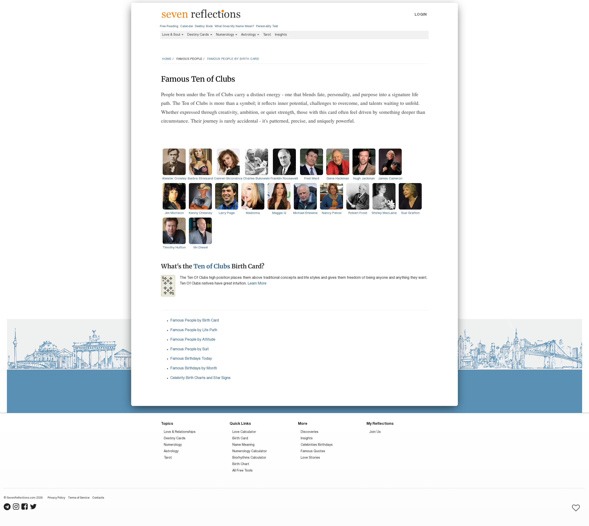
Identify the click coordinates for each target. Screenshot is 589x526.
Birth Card (240, 438)
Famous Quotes (313, 451)
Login (421, 14)
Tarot (267, 34)
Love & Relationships (180, 432)
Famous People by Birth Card (233, 59)
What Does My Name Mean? (234, 26)
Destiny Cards (198, 34)
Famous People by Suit (189, 349)
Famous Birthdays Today (191, 358)
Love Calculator (244, 432)
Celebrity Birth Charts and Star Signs (200, 378)
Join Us (375, 432)
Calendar (186, 26)
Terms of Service (79, 498)
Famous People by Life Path (193, 330)
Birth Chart (240, 464)
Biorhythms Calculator (249, 457)
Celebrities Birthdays (317, 444)
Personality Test (267, 26)
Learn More (257, 283)
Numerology (225, 34)
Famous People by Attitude (192, 339)
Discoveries (309, 432)
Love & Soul (171, 34)
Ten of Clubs (211, 266)
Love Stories (310, 457)
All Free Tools (242, 470)
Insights (281, 34)
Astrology (249, 34)
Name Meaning (243, 444)
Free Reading (169, 26)
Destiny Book (204, 26)
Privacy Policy (56, 498)
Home (166, 59)
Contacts (98, 498)
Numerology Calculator (249, 451)
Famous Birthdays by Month (193, 368)
